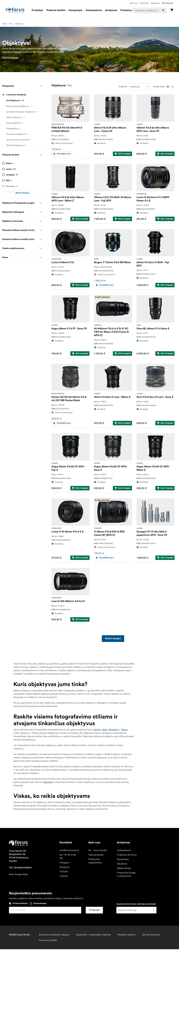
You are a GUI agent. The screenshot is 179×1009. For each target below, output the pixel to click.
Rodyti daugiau (22, 193)
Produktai (37, 10)
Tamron (97, 729)
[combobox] (150, 10)
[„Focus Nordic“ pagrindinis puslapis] (15, 10)
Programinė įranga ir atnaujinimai (126, 874)
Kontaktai (144, 3)
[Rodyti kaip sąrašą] (172, 86)
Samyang (48, 782)
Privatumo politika (48, 940)
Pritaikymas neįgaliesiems (95, 861)
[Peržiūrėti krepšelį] (171, 10)
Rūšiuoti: (123, 86)
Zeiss (104, 729)
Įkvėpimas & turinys (127, 854)
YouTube (63, 871)
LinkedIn (63, 876)
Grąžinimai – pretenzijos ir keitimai (93, 934)
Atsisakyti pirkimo (126, 934)
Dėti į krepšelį (124, 154)
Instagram (64, 862)
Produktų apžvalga (131, 10)
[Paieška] (163, 10)
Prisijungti (169, 3)
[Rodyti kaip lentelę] (168, 86)
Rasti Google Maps (18, 874)
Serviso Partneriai (151, 934)
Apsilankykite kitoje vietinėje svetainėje (136, 904)
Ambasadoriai (94, 10)
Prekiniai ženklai (55, 10)
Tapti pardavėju (96, 854)
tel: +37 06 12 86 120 (67, 856)
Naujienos (155, 3)
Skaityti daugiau (10, 57)
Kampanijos (75, 10)
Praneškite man (64, 154)
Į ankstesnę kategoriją (16, 95)
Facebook (64, 867)
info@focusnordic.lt (69, 850)
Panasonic (113, 729)
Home (4, 24)
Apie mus (134, 3)
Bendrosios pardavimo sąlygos (54, 934)
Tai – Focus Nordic (97, 850)
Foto (11, 24)
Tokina (124, 729)
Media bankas (124, 868)
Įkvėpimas (111, 10)
